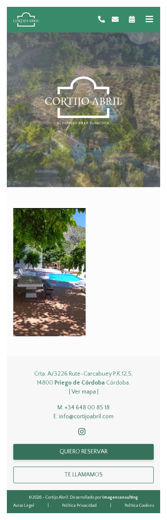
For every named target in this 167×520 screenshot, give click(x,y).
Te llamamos (83, 474)
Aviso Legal (23, 505)
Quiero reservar (83, 451)
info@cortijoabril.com (86, 416)
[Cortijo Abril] (26, 19)
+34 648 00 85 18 (87, 407)
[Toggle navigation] (149, 19)
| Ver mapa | (83, 391)
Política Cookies (139, 505)
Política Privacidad (79, 505)
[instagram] (83, 432)
